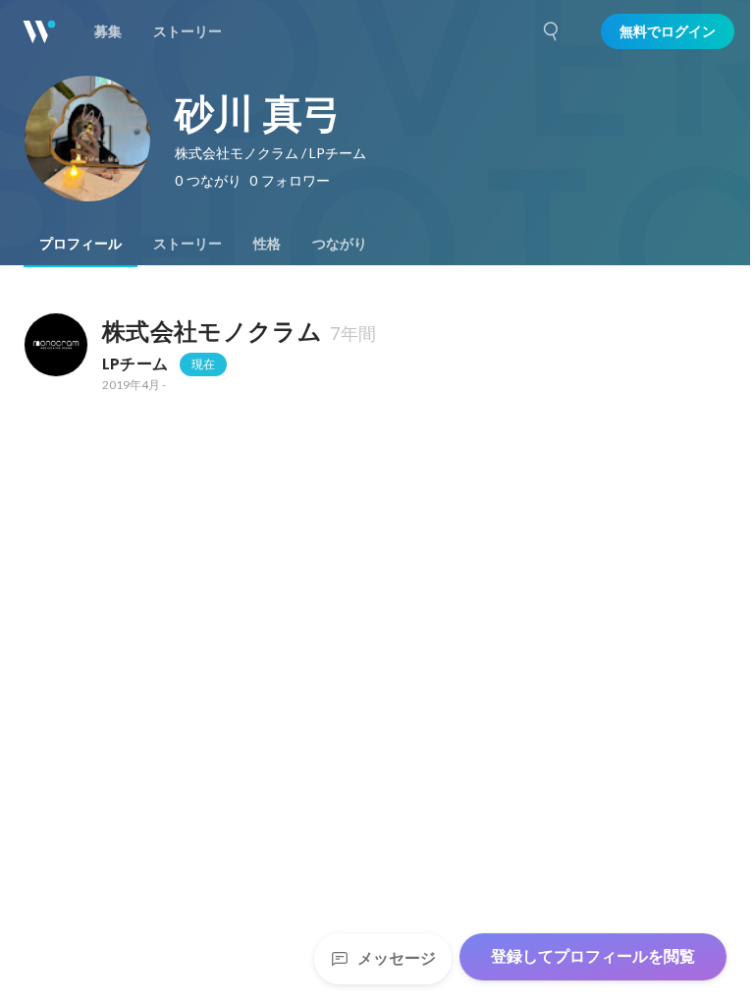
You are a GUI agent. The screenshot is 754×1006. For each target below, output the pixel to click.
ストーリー (187, 243)
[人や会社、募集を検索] (551, 31)
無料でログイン (667, 31)
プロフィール (80, 243)
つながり (339, 243)
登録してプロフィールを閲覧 (593, 956)
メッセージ (396, 958)
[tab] (80, 243)
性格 (267, 243)
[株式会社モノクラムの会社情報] (55, 344)
